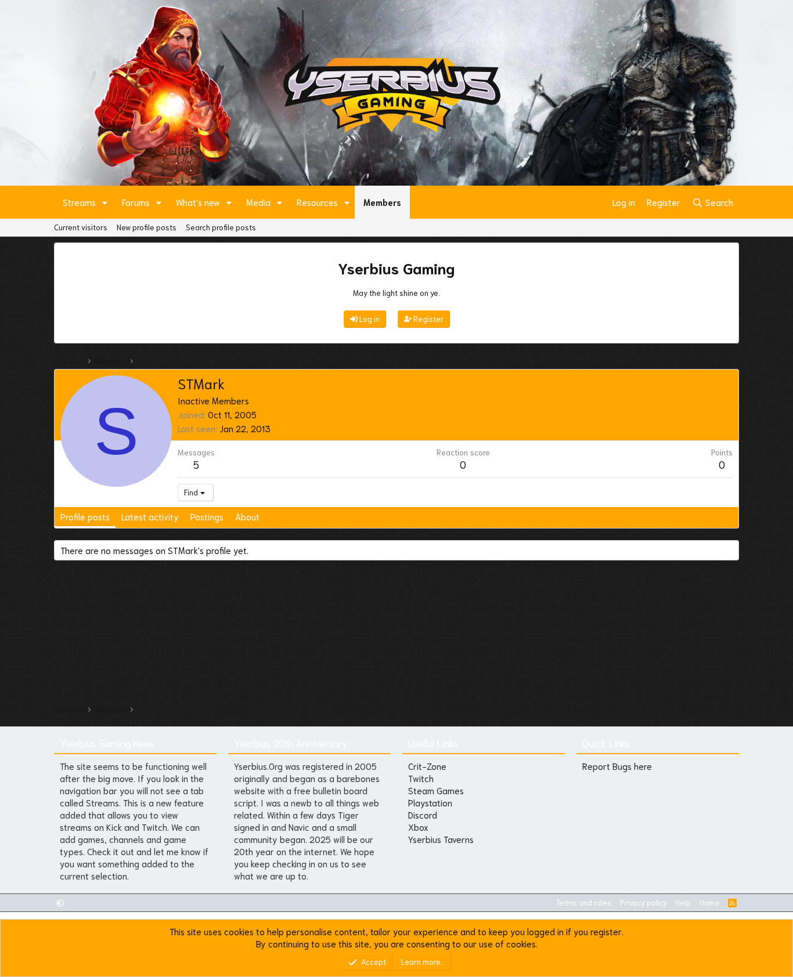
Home (710, 902)
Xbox (418, 827)
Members (382, 202)
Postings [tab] (207, 516)
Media (258, 202)
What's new (198, 202)
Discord (422, 814)
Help (683, 902)
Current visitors (80, 227)
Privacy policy (643, 902)
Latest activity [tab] (150, 516)
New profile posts (146, 227)
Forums (136, 202)
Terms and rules (583, 902)
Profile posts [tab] (85, 516)
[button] (105, 202)
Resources (317, 202)
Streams (79, 202)
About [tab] (247, 516)
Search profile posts (221, 227)
